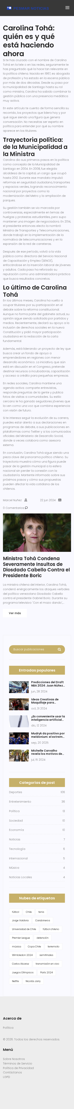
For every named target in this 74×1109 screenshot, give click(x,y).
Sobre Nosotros (14, 1059)
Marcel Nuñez (12, 500)
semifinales (46, 955)
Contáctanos (12, 1072)
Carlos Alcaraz (20, 963)
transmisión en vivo (47, 963)
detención (43, 937)
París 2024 (46, 972)
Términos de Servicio (17, 1063)
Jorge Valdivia (20, 920)
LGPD (6, 1077)
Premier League (21, 937)
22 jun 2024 (48, 500)
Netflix (15, 981)
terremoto (53, 946)
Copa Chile (34, 946)
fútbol (15, 912)
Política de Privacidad (18, 1068)
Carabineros (42, 920)
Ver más (15, 613)
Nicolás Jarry (33, 981)
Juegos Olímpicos (23, 972)
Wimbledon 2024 (22, 955)
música (16, 946)
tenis (41, 912)
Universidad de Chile (24, 929)
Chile (29, 912)
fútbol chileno (51, 929)
